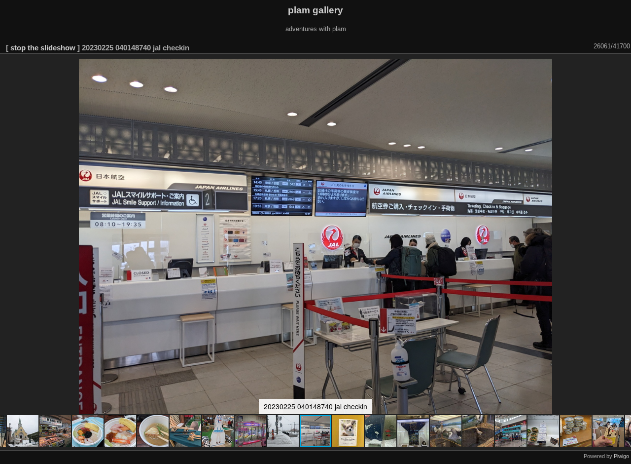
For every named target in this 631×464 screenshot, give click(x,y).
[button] (23, 431)
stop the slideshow (42, 47)
